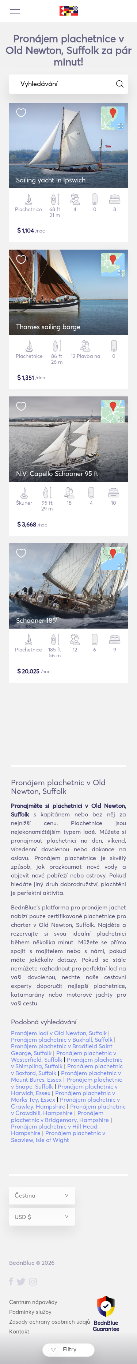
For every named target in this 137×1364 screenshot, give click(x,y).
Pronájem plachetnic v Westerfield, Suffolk (63, 1056)
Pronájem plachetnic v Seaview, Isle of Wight (58, 1136)
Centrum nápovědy (33, 1302)
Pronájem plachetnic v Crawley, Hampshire (65, 1103)
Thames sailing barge (48, 327)
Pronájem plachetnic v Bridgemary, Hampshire (60, 1116)
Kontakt (19, 1331)
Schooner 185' (36, 620)
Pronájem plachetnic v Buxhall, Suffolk (62, 1039)
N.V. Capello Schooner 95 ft (57, 473)
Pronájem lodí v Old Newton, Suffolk (59, 1033)
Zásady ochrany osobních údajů (49, 1321)
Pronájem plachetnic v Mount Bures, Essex (66, 1076)
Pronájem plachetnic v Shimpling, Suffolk (66, 1063)
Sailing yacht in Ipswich (50, 180)
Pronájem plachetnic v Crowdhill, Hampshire (68, 1110)
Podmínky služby (30, 1311)
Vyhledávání (38, 84)
